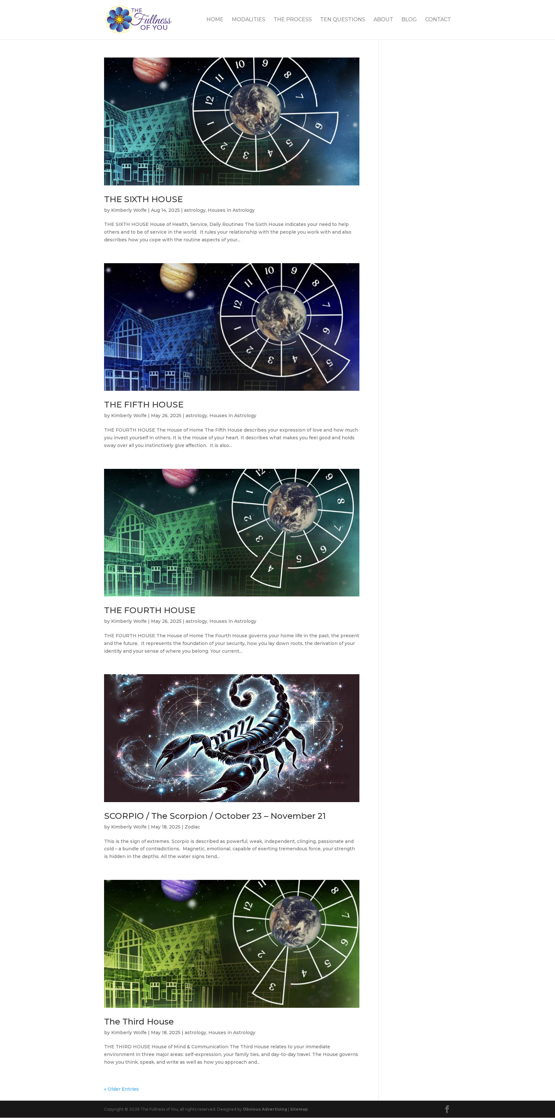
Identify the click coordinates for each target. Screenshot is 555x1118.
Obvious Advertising (265, 1109)
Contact (438, 19)
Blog (409, 19)
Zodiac (192, 827)
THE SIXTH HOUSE (143, 199)
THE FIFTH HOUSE (143, 404)
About (383, 19)
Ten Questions (342, 19)
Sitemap (299, 1109)
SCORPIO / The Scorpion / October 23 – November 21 (215, 816)
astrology (195, 210)
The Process (293, 19)
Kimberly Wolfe (129, 210)
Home (215, 19)
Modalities (248, 19)
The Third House (139, 1021)
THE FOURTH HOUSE (149, 610)
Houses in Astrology (231, 210)
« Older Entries (121, 1089)
